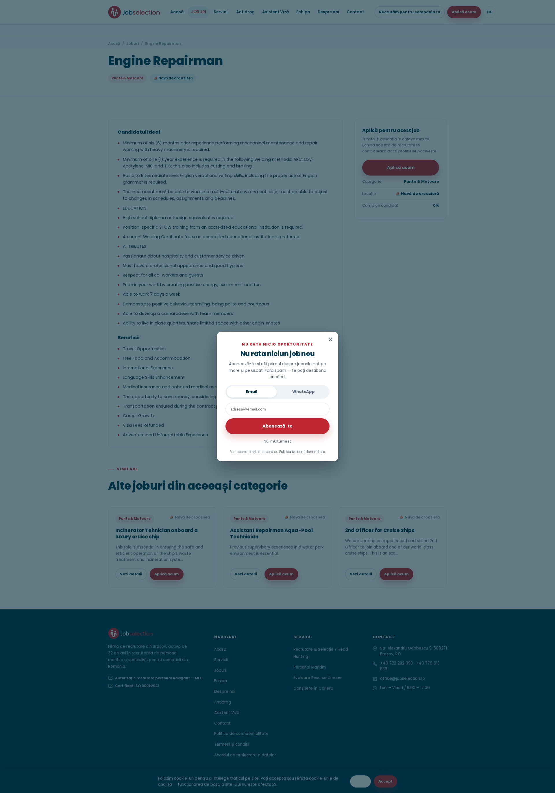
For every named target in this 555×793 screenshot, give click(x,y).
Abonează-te (277, 426)
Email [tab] (251, 391)
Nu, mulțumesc (278, 441)
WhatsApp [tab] (303, 391)
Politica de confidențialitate (302, 451)
